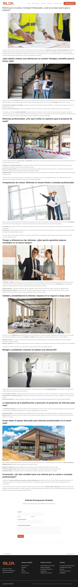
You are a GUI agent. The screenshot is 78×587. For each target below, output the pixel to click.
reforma (19, 335)
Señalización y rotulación (46, 573)
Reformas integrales (45, 567)
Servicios (43, 3)
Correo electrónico (22, 519)
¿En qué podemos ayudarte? (24, 525)
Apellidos (33, 516)
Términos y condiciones (49, 583)
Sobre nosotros (35, 3)
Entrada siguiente (70, 553)
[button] (70, 3)
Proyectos (49, 3)
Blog (23, 569)
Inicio (29, 3)
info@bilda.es (63, 573)
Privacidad (35, 583)
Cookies (58, 583)
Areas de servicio (57, 3)
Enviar (21, 536)
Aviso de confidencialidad (66, 583)
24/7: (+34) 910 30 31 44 (65, 571)
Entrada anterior (7, 553)
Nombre (20, 512)
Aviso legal (40, 583)
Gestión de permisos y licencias (48, 565)
